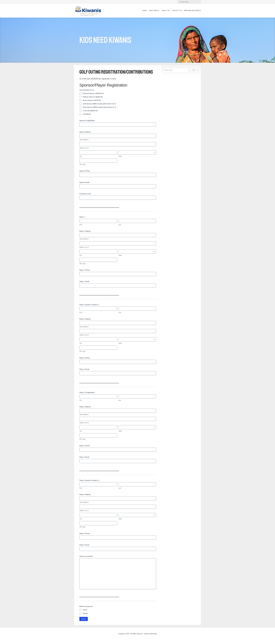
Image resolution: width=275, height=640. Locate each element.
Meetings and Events (192, 10)
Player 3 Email (84, 457)
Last (119, 225)
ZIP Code (82, 164)
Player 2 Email (84, 369)
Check (85, 610)
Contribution (87, 114)
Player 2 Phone (84, 358)
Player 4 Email (84, 545)
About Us (165, 10)
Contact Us (177, 10)
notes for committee (86, 556)
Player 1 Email (84, 281)
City (80, 156)
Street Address (84, 139)
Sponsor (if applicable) (87, 120)
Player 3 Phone (84, 446)
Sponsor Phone (84, 171)
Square (85, 613)
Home (144, 10)
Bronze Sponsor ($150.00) (92, 100)
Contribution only (85, 194)
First (80, 225)
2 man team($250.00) (90, 110)
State (120, 156)
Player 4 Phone (84, 533)
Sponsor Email (84, 182)
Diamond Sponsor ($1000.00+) (93, 93)
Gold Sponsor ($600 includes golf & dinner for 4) (99, 104)
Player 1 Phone (84, 270)
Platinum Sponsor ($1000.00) (93, 97)
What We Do (154, 10)
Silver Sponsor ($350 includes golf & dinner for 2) (99, 107)
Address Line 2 (84, 148)
